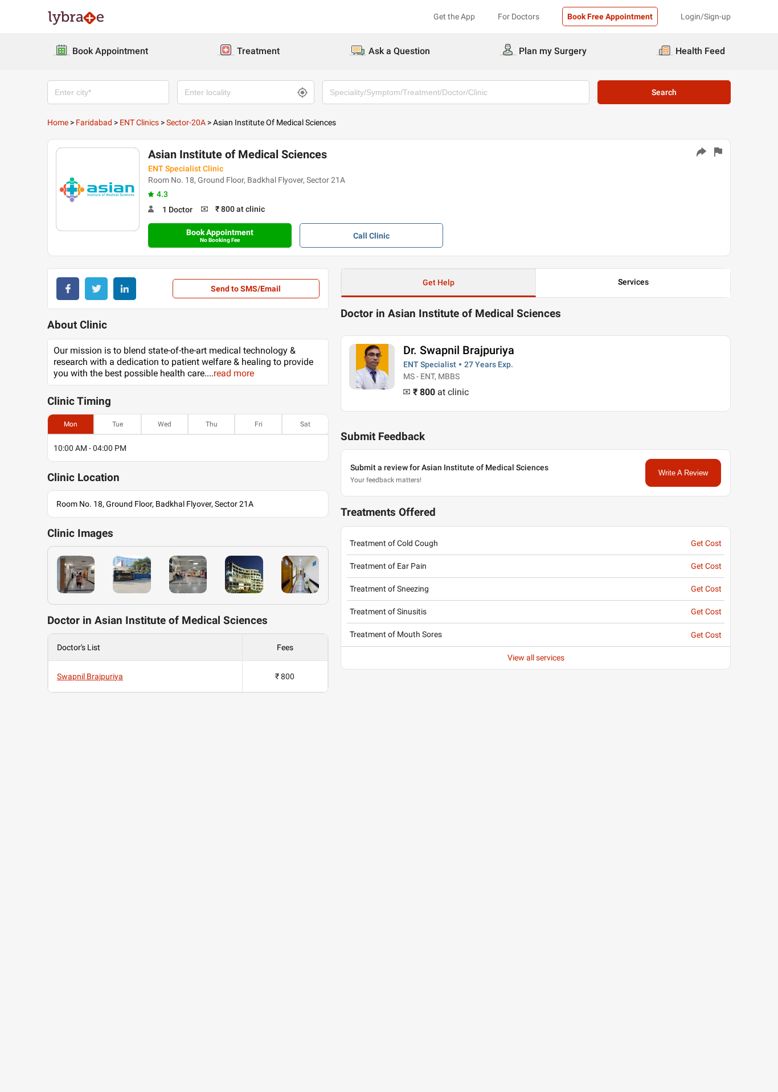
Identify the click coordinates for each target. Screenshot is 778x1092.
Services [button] (633, 281)
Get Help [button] (438, 282)
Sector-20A (186, 122)
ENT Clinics (139, 122)
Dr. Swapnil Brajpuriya (458, 350)
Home (57, 122)
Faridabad (94, 122)
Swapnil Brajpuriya (90, 676)
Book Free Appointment (610, 16)
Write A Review (683, 473)
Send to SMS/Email (246, 288)
